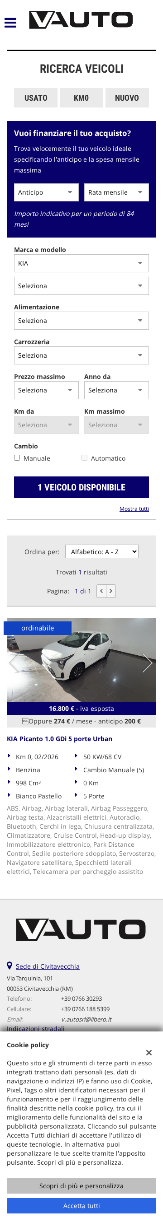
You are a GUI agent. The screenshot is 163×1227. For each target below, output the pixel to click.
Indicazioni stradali (36, 1028)
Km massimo (104, 411)
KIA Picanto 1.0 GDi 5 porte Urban (59, 738)
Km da (24, 411)
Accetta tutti (81, 1205)
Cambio (26, 446)
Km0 (81, 98)
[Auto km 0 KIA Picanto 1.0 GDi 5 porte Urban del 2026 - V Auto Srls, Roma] (81, 660)
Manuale (37, 458)
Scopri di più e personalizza (81, 1185)
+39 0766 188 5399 (85, 1009)
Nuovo (127, 98)
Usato (36, 98)
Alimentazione (36, 307)
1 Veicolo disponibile (81, 487)
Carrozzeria (31, 341)
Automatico (108, 458)
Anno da (97, 376)
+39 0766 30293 (81, 998)
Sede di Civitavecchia (48, 966)
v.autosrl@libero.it (86, 1019)
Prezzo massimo (39, 376)
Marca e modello (40, 249)
